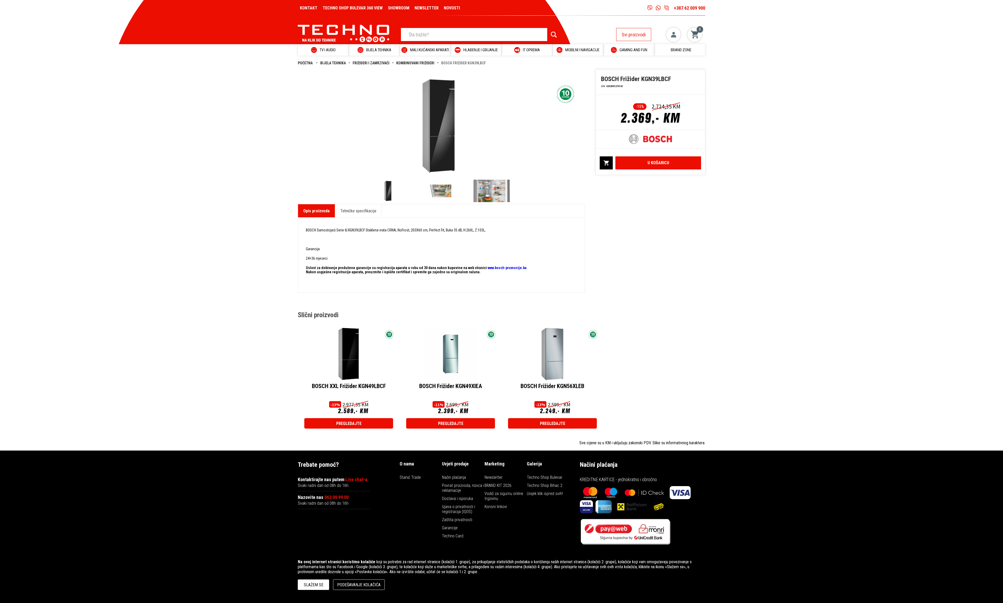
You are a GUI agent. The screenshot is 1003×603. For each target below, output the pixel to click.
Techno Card (452, 535)
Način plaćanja (454, 477)
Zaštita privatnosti (457, 519)
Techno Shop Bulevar (544, 477)
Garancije (450, 527)
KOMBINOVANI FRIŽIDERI (415, 63)
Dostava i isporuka (457, 498)
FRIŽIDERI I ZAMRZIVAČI (371, 63)
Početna (305, 63)
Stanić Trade (410, 477)
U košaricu (658, 162)
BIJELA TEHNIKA (333, 63)
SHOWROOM (398, 7)
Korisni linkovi (496, 506)
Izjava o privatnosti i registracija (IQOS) (458, 509)
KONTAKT (308, 7)
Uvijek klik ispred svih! (545, 493)
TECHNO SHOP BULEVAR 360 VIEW (353, 7)
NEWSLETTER (427, 7)
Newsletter (494, 477)
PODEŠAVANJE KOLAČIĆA (359, 584)
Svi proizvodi (634, 34)
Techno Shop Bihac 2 (544, 485)
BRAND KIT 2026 (498, 485)
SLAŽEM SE (313, 584)
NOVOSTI (452, 7)
